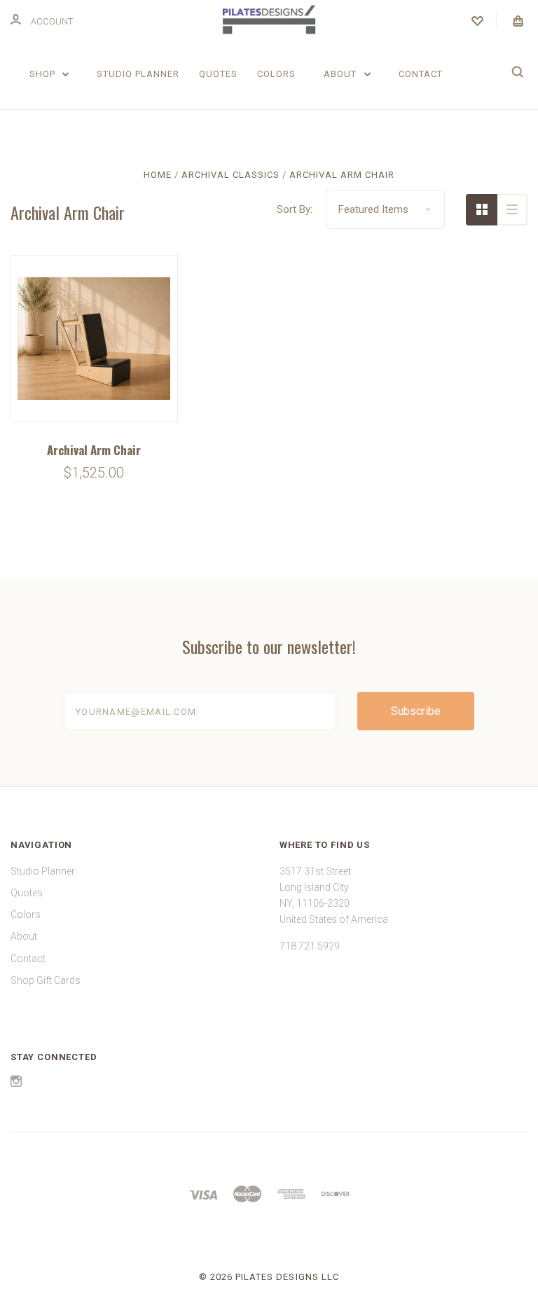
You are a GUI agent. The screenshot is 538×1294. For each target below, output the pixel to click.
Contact (421, 74)
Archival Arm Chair (94, 450)
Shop (43, 74)
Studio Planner (138, 74)
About (341, 74)
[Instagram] (16, 1083)
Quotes (218, 74)
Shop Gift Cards (46, 980)
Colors (276, 74)
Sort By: (294, 209)
